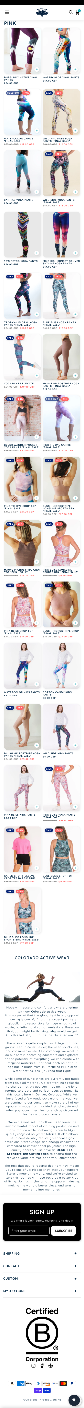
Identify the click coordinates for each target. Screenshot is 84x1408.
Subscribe (63, 1231)
